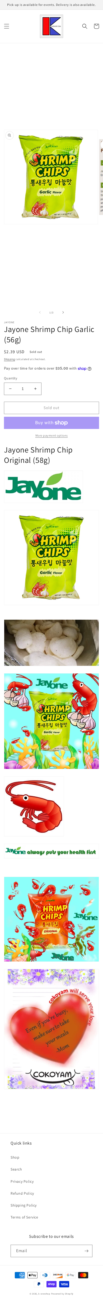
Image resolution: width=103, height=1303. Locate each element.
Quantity (10, 378)
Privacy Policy (22, 1181)
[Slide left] (40, 312)
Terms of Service (24, 1217)
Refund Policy (22, 1193)
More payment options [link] (51, 435)
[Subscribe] (86, 1251)
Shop (15, 1157)
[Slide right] (63, 312)
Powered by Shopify (62, 1293)
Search (16, 1169)
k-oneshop (44, 1293)
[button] (6, 26)
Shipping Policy (24, 1205)
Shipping (9, 359)
